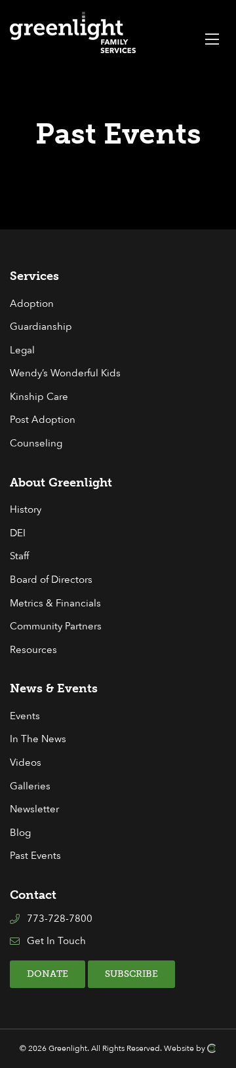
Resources (33, 650)
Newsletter (34, 809)
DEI (18, 533)
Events (25, 716)
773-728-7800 (59, 919)
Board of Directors (51, 580)
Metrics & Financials (55, 603)
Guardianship (41, 327)
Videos (25, 763)
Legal (22, 350)
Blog (20, 833)
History (25, 510)
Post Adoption (42, 420)
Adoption (32, 304)
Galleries (30, 786)
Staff (19, 556)
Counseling (36, 443)
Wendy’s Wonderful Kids (65, 373)
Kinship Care (39, 397)
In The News (38, 739)
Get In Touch (56, 941)
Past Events (35, 856)
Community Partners (56, 626)
